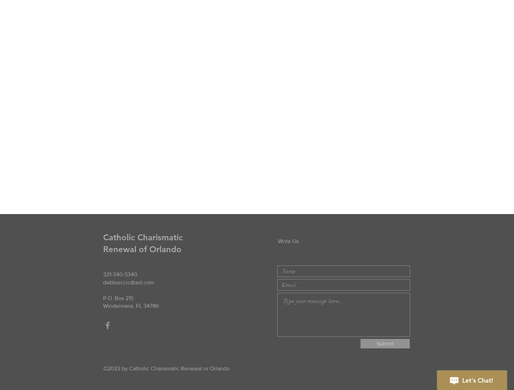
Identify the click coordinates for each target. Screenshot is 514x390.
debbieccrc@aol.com (128, 282)
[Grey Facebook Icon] (108, 325)
